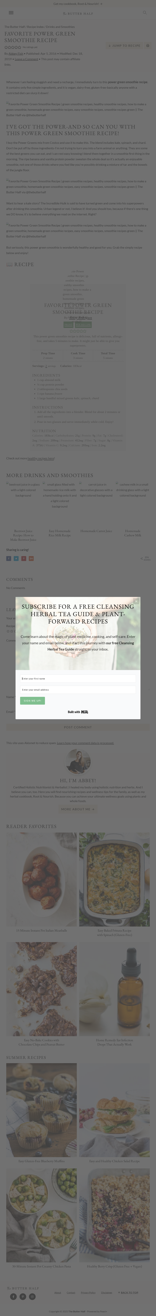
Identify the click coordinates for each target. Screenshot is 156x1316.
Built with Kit (78, 712)
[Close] (136, 601)
